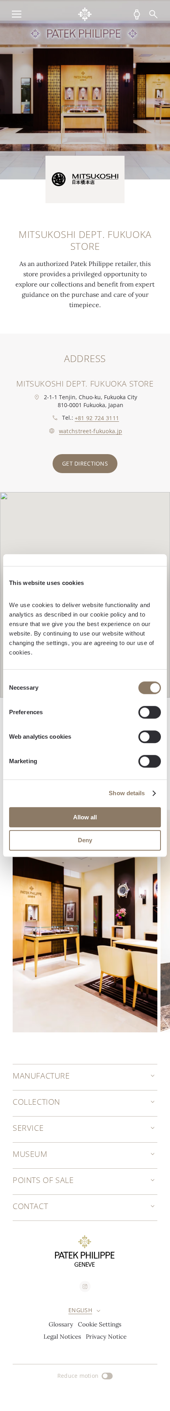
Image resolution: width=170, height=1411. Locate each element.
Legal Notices (62, 1336)
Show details (127, 793)
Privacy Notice (106, 1336)
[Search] (153, 14)
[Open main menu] (16, 14)
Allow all (85, 817)
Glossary (61, 1324)
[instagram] (85, 1286)
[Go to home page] (85, 14)
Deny (85, 840)
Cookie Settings (99, 1324)
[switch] (149, 712)
